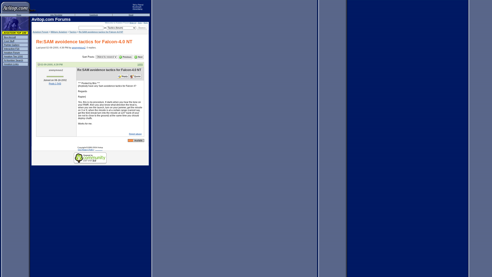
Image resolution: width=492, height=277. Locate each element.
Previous (127, 57)
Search (141, 27)
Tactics (72, 32)
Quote (137, 76)
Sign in (133, 23)
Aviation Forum (40, 32)
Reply (125, 76)
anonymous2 (79, 47)
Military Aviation (59, 32)
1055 (140, 64)
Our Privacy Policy (86, 150)
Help (146, 23)
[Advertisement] (85, 7)
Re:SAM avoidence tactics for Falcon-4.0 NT (101, 32)
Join (140, 23)
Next (140, 57)
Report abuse (135, 134)
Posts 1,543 (55, 83)
